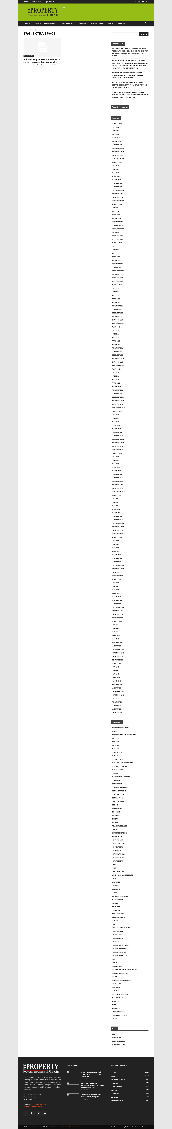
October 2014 (117, 614)
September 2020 (118, 365)
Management (50, 23)
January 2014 (117, 646)
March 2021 (116, 344)
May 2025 (115, 173)
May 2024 (115, 211)
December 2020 (118, 355)
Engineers (116, 815)
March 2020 (116, 386)
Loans (114, 892)
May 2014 (115, 632)
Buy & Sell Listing (119, 766)
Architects (116, 738)
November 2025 (118, 152)
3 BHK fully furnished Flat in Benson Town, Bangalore (91, 1095)
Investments (117, 861)
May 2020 (115, 379)
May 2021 (115, 337)
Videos (115, 1019)
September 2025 (118, 159)
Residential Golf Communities (125, 970)
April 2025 (116, 176)
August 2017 (117, 495)
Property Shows (119, 952)
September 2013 (118, 660)
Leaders (115, 885)
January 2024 (117, 225)
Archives (115, 742)
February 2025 (117, 183)
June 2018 (115, 460)
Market (115, 903)
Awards (115, 745)
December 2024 (118, 190)
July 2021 (115, 330)
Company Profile (119, 791)
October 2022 (117, 278)
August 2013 (117, 663)
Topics (36, 23)
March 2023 (116, 260)
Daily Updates (67, 23)
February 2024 (117, 222)
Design (115, 805)
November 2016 (118, 527)
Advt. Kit (110, 23)
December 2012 (118, 691)
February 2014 (117, 642)
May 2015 (115, 590)
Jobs (114, 864)
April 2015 (116, 593)
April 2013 (116, 677)
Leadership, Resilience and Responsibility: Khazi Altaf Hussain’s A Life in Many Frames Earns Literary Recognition (130, 94)
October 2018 (117, 446)
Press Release (117, 931)
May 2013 (115, 674)
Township (116, 1008)
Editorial (116, 812)
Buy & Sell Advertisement (122, 763)
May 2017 (115, 506)
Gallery (115, 829)
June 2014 (115, 628)
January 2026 (117, 145)
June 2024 (115, 208)
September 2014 (118, 618)
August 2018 (117, 453)
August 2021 (117, 327)
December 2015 (118, 565)
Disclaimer (136, 1127)
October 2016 (117, 530)
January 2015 (117, 604)
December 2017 (118, 481)
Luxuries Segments (120, 896)
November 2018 (118, 443)
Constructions (118, 794)
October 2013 (117, 656)
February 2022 (117, 306)
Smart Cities (117, 984)
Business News (97, 23)
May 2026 (115, 134)
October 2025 (117, 155)
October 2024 (117, 197)
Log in (114, 1034)
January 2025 (117, 187)
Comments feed (118, 1041)
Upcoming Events (119, 1015)
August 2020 (117, 369)
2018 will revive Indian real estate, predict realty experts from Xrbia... (92, 1074)
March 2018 (116, 471)
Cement (115, 773)
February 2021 (117, 348)
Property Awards (119, 949)
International (118, 854)
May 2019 (115, 421)
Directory (82, 23)
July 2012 (115, 698)
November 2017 (118, 485)
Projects (115, 942)
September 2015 (118, 576)
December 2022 (118, 271)
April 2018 (116, 467)
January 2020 (117, 393)
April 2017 (116, 509)
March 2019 (116, 429)
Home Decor (117, 836)
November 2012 (118, 695)
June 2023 (115, 250)
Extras (115, 822)
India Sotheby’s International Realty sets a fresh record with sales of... (42, 60)
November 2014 (118, 611)
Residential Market (120, 973)
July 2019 (115, 414)
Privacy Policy (124, 1127)
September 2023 (118, 239)
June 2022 (115, 292)
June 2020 (115, 376)
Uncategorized (118, 1012)
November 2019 (118, 400)
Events (115, 819)
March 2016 (116, 555)
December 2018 (118, 439)
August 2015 (117, 579)
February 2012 (117, 702)
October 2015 (117, 572)
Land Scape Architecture (122, 875)
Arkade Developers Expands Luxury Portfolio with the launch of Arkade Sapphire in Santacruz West (128, 75)
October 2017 (117, 488)
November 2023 (118, 232)
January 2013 (117, 688)
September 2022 (118, 281)
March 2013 (116, 681)
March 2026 (116, 141)
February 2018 (117, 474)
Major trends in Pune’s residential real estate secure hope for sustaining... (92, 1085)
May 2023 (115, 253)
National (116, 906)
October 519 (117, 712)
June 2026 (115, 131)
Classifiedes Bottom (121, 777)
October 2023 (117, 236)
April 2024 (116, 215)
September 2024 (118, 201)
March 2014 (116, 639)
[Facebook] (135, 2)
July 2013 (115, 667)
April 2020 (116, 383)
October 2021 (117, 320)
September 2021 (118, 323)
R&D (113, 959)
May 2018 (115, 464)
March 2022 (116, 302)
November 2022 (118, 274)
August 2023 (117, 243)
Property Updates (119, 956)
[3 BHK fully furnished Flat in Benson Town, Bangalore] (73, 1097)
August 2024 (117, 204)
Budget (115, 756)
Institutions (117, 847)
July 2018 (115, 457)
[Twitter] (143, 2)
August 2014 (117, 621)
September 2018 (118, 450)
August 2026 (117, 124)
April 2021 (116, 341)
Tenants (115, 1001)
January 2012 (117, 705)
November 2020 (118, 358)
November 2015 (118, 569)
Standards (116, 987)
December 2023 (118, 229)
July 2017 (115, 499)
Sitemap (145, 1127)
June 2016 (115, 544)
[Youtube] (146, 2)
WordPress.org (118, 1044)
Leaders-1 (116, 889)
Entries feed (117, 1037)
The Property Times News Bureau (35, 65)
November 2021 (118, 316)
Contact (114, 1127)
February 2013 (117, 684)
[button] (145, 24)
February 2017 (117, 516)
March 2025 (116, 180)
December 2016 (118, 523)
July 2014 (115, 625)
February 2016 (117, 558)
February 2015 (117, 600)
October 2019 (117, 404)
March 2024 (116, 218)
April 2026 (116, 138)
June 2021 (115, 334)
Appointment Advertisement (124, 735)
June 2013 (115, 670)
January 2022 (117, 309)
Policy (114, 924)
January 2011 (117, 709)
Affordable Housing (121, 728)
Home (27, 23)
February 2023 (117, 264)
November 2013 (118, 653)
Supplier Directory (120, 994)
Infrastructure (118, 843)
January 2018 (117, 478)
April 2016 (116, 551)
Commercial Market (120, 787)
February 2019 (117, 432)
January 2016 (117, 562)
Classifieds (116, 780)
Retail (114, 977)
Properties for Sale (120, 945)
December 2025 (118, 148)
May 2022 (115, 295)
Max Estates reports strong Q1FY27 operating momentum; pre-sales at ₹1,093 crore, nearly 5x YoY (129, 84)
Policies (115, 921)
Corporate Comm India (71, 1127)
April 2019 (116, 425)
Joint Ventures (118, 871)
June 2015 (115, 586)
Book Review (117, 752)
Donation (121, 23)
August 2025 (117, 162)
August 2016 (117, 537)
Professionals (118, 935)
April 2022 (116, 299)
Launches (116, 882)
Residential (117, 966)
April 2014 (116, 635)
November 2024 (118, 194)
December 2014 (118, 607)
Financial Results (119, 826)
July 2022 (115, 288)
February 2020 (117, 390)
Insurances (117, 850)
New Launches (118, 914)
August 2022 (117, 285)
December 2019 (118, 397)
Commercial (117, 784)
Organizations (118, 917)
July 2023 (115, 246)
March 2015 (116, 597)
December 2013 (118, 649)
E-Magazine (117, 808)
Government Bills (119, 833)
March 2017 (116, 513)
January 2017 (117, 520)
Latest (115, 878)
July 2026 (115, 127)
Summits (115, 991)
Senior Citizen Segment (122, 980)
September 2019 (118, 407)
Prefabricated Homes (121, 928)
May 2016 (115, 548)
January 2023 (117, 267)
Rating (115, 963)
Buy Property (117, 770)
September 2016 (118, 534)
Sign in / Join (49, 2)
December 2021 (118, 313)
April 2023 (116, 257)
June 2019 (115, 418)
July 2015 (115, 583)
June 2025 (115, 169)
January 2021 (117, 351)
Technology (117, 998)
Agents (115, 731)
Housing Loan (118, 840)
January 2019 (117, 436)
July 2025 (115, 166)
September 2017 (118, 492)
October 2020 (117, 362)
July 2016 (115, 541)
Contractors (118, 798)
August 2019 (117, 411)
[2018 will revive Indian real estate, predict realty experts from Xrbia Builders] (73, 1075)
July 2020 (115, 372)
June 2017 (115, 502)
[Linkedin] (139, 2)
